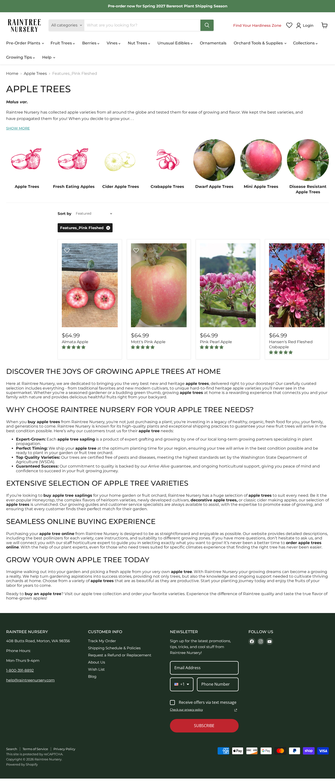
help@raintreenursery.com (30, 680)
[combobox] (181, 684)
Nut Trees (138, 43)
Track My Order (102, 641)
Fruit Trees (62, 43)
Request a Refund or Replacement (119, 655)
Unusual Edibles (174, 43)
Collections (304, 43)
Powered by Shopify (22, 764)
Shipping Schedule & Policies (114, 648)
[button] (305, 25)
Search (11, 749)
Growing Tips (19, 57)
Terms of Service (35, 749)
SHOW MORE (18, 128)
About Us (96, 662)
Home (12, 73)
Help (47, 57)
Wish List (96, 669)
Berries (89, 43)
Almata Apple (75, 341)
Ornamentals (213, 43)
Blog (92, 676)
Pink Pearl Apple (216, 341)
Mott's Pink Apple (148, 341)
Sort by (64, 213)
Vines (112, 43)
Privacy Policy (64, 749)
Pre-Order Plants (23, 43)
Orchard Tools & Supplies (259, 43)
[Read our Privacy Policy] (236, 710)
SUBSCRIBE (204, 725)
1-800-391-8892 (20, 670)
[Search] (207, 25)
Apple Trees (35, 73)
